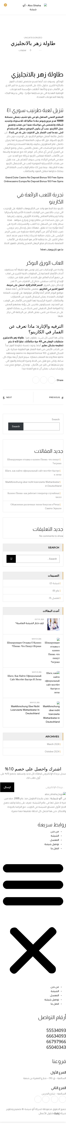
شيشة (56, 583)
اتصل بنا (55, 848)
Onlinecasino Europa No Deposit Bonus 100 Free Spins (33, 181)
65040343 (56, 1047)
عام (58, 590)
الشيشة (55, 835)
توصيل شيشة (51, 844)
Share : (59, 380)
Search (56, 419)
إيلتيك (57, 1113)
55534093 (56, 1030)
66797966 (56, 1041)
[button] (7, 7)
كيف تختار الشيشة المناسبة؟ (29, 623)
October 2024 (52, 751)
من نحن (55, 831)
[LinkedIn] (35, 379)
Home (60, 22)
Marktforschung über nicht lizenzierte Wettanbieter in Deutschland (25, 710)
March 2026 (53, 744)
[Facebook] (51, 379)
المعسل (54, 839)
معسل (56, 598)
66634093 (56, 1036)
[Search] (11, 559)
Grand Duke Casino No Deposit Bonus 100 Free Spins (34, 177)
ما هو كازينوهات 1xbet (51, 249)
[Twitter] (43, 379)
